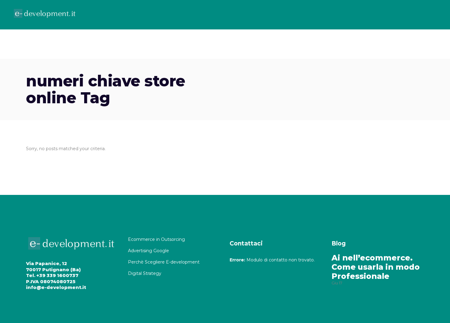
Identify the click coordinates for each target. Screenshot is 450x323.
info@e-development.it (56, 287)
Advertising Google (149, 250)
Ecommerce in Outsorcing (156, 239)
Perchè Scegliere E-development (164, 262)
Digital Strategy (144, 273)
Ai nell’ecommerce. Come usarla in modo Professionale (376, 267)
